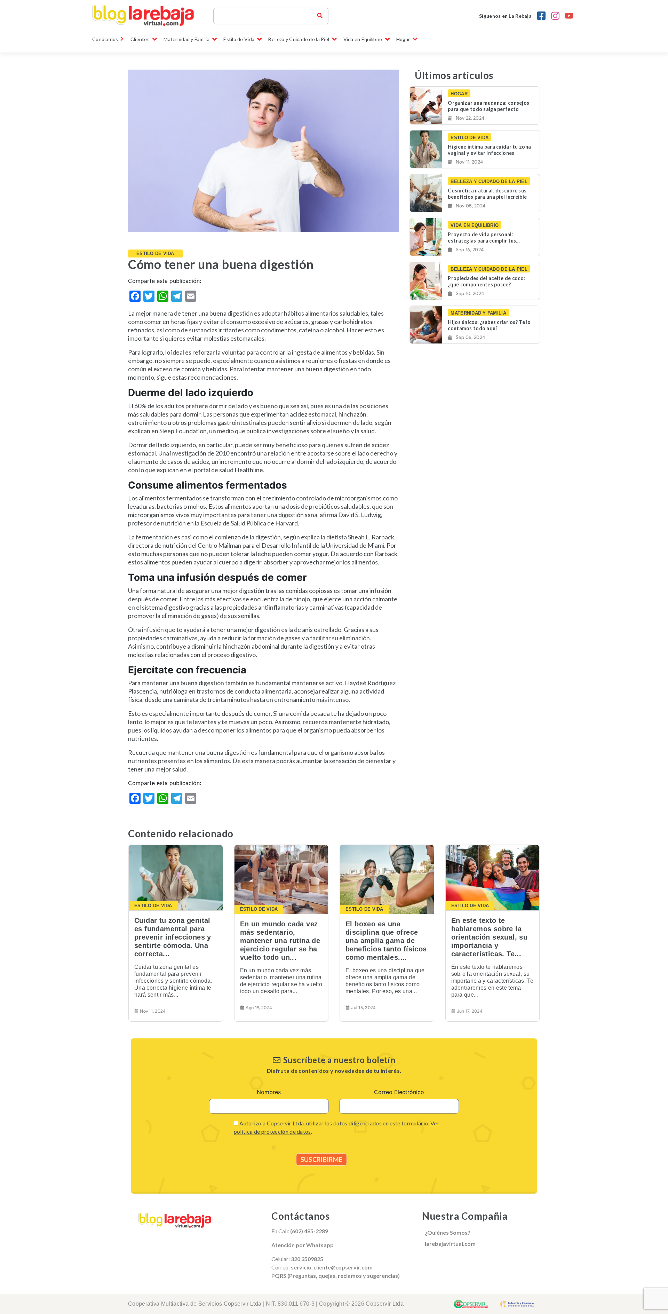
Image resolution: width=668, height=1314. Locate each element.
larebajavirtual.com (450, 1243)
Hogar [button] (403, 39)
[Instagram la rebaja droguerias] (555, 16)
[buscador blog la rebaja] (320, 16)
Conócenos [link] (105, 39)
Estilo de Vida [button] (238, 39)
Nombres (269, 1092)
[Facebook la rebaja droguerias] (541, 16)
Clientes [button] (140, 39)
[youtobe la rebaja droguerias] (569, 16)
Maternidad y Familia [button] (186, 39)
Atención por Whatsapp (302, 1245)
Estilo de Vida (155, 253)
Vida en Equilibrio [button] (362, 39)
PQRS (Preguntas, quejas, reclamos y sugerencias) (335, 1275)
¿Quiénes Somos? (447, 1232)
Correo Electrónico (399, 1092)
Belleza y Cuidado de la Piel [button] (298, 39)
